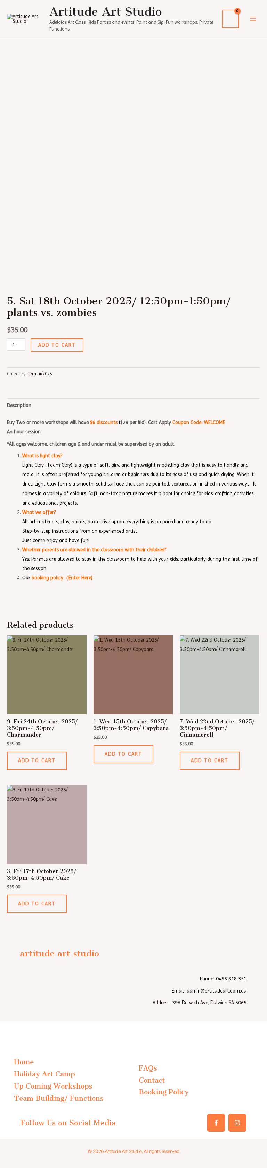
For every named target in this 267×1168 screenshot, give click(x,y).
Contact (152, 1080)
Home (24, 1062)
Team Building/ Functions (59, 1098)
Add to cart (57, 345)
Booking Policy (164, 1092)
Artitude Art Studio (105, 12)
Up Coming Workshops (53, 1086)
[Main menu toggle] (253, 19)
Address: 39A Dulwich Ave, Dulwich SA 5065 (199, 1002)
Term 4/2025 (39, 373)
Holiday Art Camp (44, 1074)
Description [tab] (19, 405)
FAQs (148, 1068)
